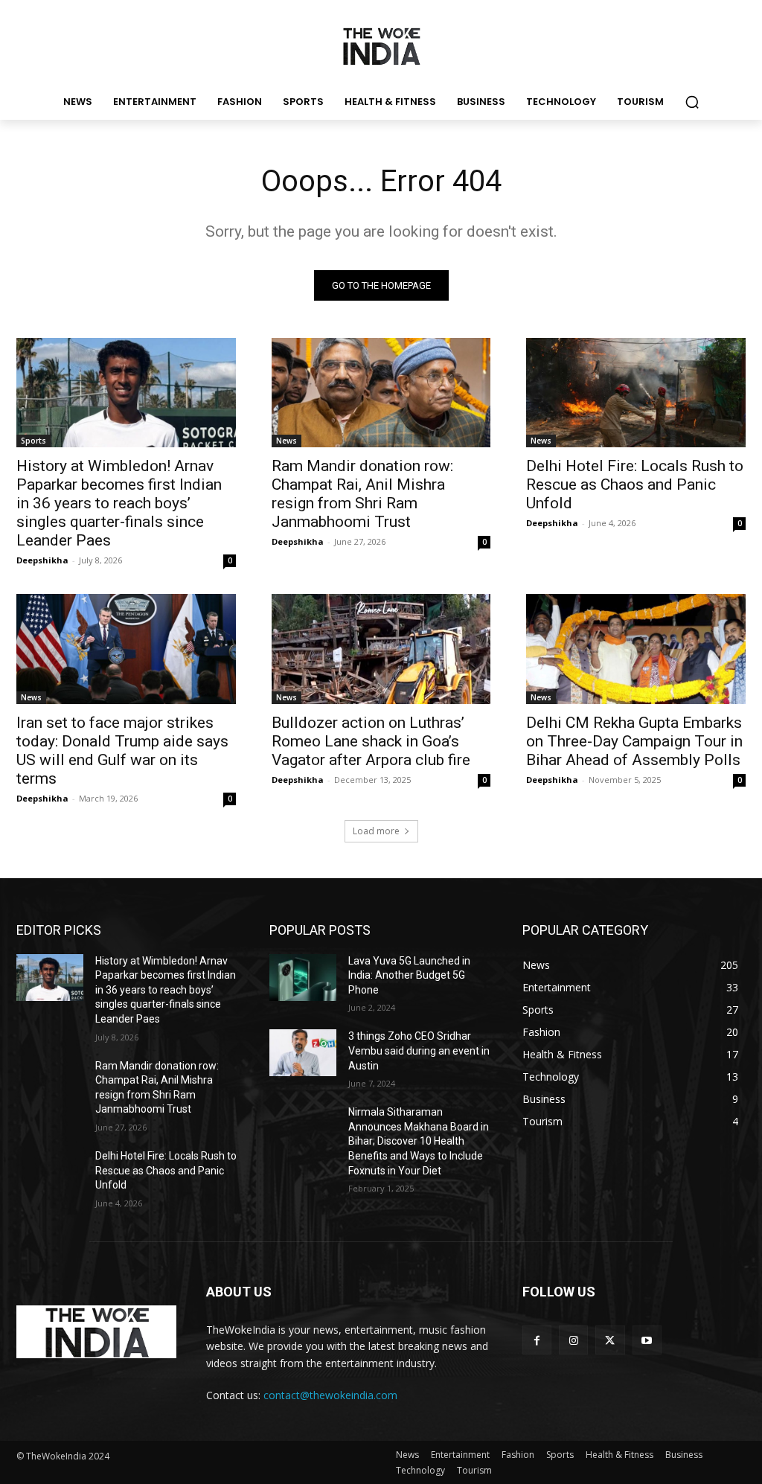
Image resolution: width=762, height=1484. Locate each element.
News (286, 440)
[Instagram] (573, 1340)
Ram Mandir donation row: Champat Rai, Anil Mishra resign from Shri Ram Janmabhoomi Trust (362, 494)
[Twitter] (609, 1340)
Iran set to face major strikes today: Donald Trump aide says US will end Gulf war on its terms (122, 750)
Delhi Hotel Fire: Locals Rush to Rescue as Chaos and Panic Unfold (634, 484)
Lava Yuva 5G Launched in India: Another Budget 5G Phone (409, 975)
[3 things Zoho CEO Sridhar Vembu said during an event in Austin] (302, 1052)
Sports (33, 440)
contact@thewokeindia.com (330, 1395)
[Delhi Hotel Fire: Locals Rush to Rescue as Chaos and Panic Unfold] (636, 392)
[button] (692, 102)
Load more (376, 831)
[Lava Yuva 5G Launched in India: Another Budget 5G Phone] (302, 977)
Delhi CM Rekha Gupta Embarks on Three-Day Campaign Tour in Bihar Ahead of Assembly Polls (634, 741)
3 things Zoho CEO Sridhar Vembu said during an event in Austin (419, 1050)
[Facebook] (536, 1340)
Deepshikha (42, 560)
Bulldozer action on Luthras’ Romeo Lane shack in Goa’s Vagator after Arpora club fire (371, 741)
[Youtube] (647, 1340)
